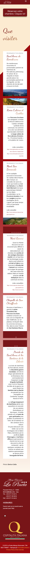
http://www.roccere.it (17, 289)
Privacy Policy (10, 550)
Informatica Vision (23, 547)
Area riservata (20, 550)
